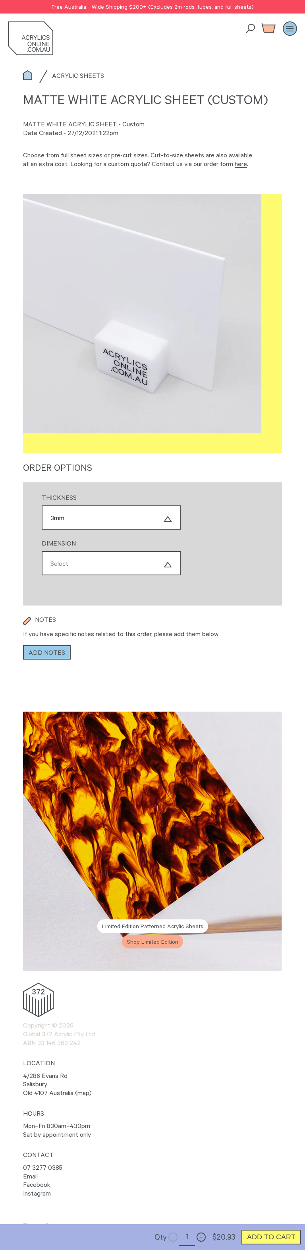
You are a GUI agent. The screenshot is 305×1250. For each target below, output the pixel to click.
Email (30, 1176)
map (83, 1092)
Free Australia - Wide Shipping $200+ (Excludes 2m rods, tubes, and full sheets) (153, 7)
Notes (45, 619)
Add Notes (47, 652)
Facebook (36, 1184)
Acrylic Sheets (78, 75)
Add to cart (271, 1237)
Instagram (37, 1193)
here (241, 163)
